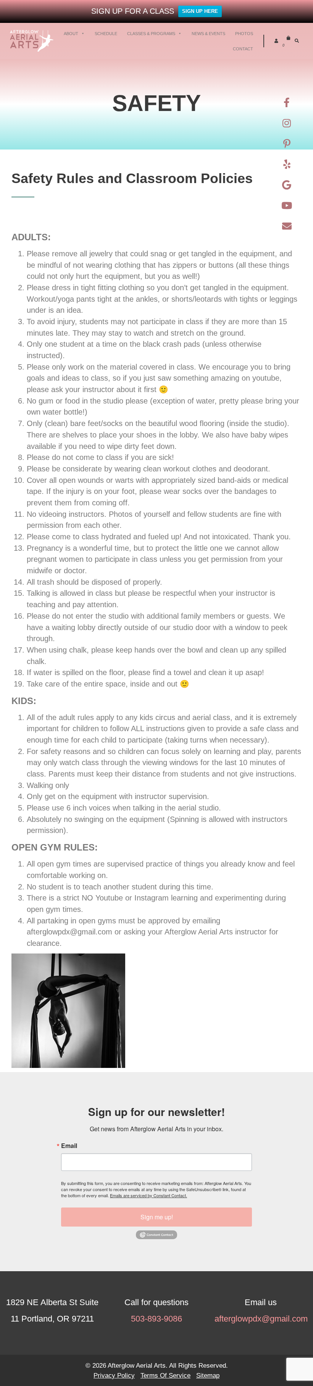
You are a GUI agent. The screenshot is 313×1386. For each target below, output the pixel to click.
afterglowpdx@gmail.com (261, 1318)
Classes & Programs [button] (151, 33)
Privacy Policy (114, 1375)
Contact (243, 49)
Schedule (106, 33)
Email (69, 1146)
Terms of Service (165, 1375)
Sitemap (207, 1375)
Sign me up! (156, 1216)
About (71, 33)
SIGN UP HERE (200, 11)
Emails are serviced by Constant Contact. (148, 1195)
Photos (244, 33)
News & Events (208, 33)
